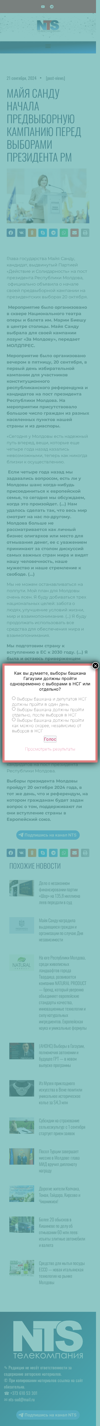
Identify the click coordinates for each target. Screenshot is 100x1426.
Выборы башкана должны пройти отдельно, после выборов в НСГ (48, 712)
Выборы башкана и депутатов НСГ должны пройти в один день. (49, 701)
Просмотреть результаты (50, 749)
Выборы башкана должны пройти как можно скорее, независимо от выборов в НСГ (48, 725)
